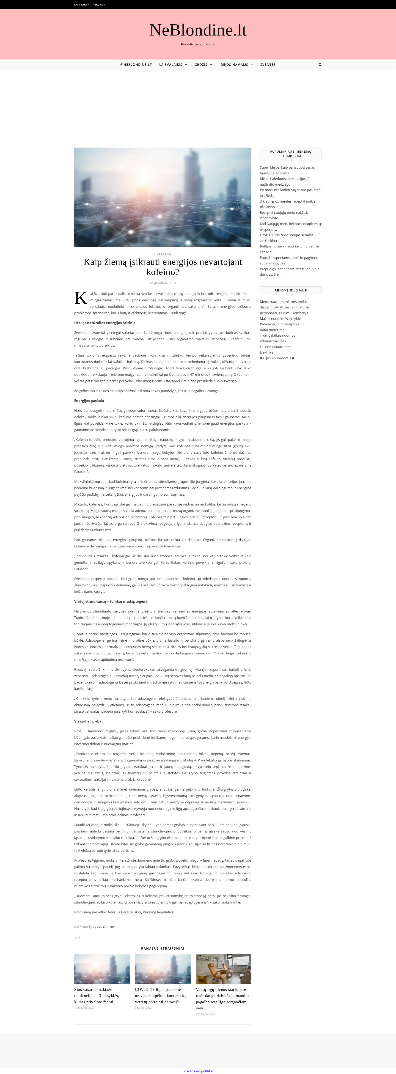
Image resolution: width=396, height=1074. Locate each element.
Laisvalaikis (170, 64)
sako (113, 417)
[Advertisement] (198, 104)
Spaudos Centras (102, 926)
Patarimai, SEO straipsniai (280, 324)
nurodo (112, 578)
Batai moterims (272, 329)
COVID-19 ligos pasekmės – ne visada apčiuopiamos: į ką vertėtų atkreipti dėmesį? (160, 995)
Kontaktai (82, 4)
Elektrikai (267, 352)
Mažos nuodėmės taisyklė (280, 318)
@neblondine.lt (136, 64)
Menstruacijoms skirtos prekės (284, 301)
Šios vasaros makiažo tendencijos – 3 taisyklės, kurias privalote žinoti (96, 995)
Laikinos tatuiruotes (275, 346)
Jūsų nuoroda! (277, 358)
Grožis (201, 64)
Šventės (268, 64)
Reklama (99, 4)
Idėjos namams (234, 64)
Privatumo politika (198, 1071)
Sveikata (163, 254)
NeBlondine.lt (198, 29)
